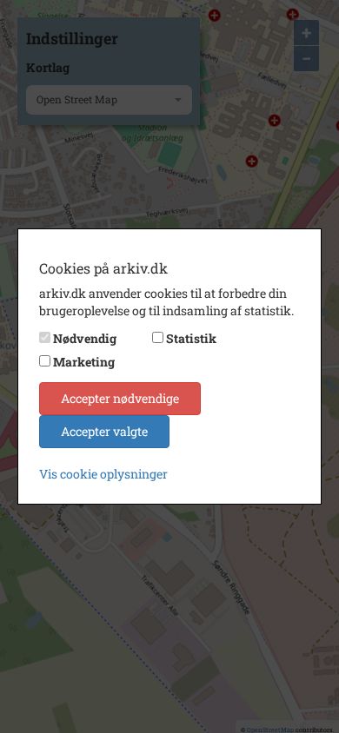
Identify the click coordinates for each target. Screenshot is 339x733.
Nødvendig (84, 338)
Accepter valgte (104, 431)
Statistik (191, 338)
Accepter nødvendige (120, 398)
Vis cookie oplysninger (103, 474)
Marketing (84, 361)
